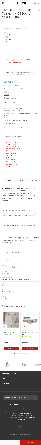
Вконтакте (20, 427)
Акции (4, 379)
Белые (8, 157)
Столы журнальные (12, 146)
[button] (15, 353)
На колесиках (10, 159)
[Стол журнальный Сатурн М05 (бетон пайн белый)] (20, 61)
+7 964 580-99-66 (14, 405)
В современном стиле (13, 148)
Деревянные (10, 151)
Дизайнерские (11, 153)
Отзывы (21, 180)
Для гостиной (10, 162)
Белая (8, 140)
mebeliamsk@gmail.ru (21, 409)
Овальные (9, 155)
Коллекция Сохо (11, 144)
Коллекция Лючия (12, 142)
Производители (9, 374)
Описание (8, 180)
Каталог (5, 384)
